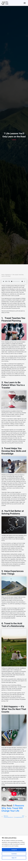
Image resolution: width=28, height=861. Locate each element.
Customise (14, 853)
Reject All (14, 857)
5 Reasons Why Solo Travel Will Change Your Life (12, 808)
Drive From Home (7, 3)
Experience (8, 274)
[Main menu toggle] (25, 3)
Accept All (14, 849)
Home (2, 274)
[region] (14, 848)
